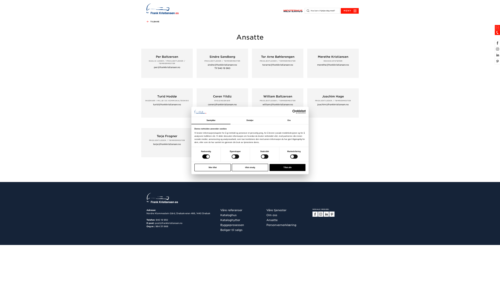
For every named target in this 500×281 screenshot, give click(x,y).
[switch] (235, 157)
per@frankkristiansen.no (167, 67)
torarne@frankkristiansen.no (277, 65)
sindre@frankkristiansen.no (222, 65)
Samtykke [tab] (211, 120)
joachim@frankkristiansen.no (333, 104)
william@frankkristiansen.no (277, 104)
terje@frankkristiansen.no (167, 144)
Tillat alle (287, 167)
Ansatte (272, 220)
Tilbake (154, 22)
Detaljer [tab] (250, 120)
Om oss (271, 215)
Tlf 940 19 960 (222, 68)
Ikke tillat (213, 167)
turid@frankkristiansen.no (167, 104)
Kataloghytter (230, 220)
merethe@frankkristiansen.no (333, 65)
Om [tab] (289, 120)
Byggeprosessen (232, 225)
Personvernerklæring (281, 225)
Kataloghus (228, 215)
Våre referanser (231, 210)
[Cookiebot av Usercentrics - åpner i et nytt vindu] (294, 112)
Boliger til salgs (231, 230)
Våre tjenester (276, 210)
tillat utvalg (250, 167)
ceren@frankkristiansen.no (222, 104)
